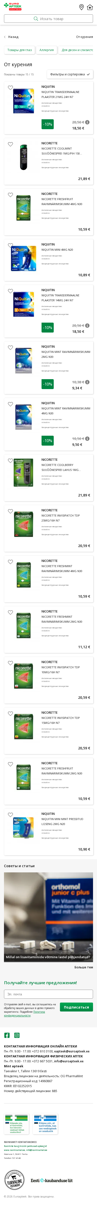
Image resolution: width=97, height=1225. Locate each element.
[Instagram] (17, 1037)
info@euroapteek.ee (69, 1061)
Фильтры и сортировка (67, 74)
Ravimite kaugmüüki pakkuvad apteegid (25, 1146)
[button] (87, 122)
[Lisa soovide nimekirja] (10, 88)
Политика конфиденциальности (24, 1013)
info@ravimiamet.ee (36, 1150)
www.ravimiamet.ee (14, 1150)
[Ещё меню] (90, 7)
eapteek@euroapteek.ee (72, 1051)
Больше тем (84, 967)
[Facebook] (7, 1037)
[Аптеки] (81, 7)
